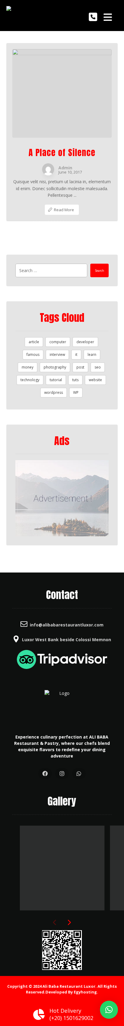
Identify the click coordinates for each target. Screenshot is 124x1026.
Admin (65, 168)
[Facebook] (45, 773)
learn (92, 354)
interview (57, 354)
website (95, 379)
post (80, 367)
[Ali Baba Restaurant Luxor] (15, 15)
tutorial (56, 379)
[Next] (69, 922)
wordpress (53, 392)
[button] (109, 1010)
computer (57, 341)
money (27, 367)
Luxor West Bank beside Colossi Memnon (66, 639)
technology (29, 379)
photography (55, 367)
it (76, 354)
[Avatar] (48, 169)
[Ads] (62, 498)
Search (99, 270)
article (34, 341)
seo (98, 367)
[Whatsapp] (79, 773)
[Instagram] (62, 773)
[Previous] (55, 922)
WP (76, 392)
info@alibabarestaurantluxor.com (67, 625)
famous (32, 354)
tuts (75, 379)
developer (85, 341)
